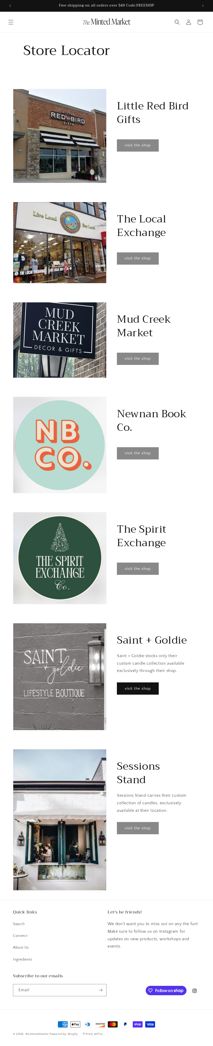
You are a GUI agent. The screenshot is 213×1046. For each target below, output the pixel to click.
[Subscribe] (100, 990)
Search (19, 924)
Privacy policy (93, 1033)
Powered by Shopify (64, 1034)
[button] (11, 22)
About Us (21, 947)
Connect (20, 936)
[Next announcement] (203, 5)
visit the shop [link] (138, 145)
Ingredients (22, 959)
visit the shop (138, 688)
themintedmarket (37, 1034)
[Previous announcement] (10, 5)
